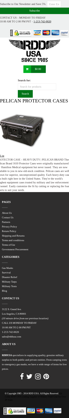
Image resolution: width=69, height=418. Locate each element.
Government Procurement (15, 249)
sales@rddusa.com (11, 336)
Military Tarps (9, 281)
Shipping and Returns (13, 235)
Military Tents (9, 286)
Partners (6, 222)
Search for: (24, 80)
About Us (7, 212)
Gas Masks (7, 268)
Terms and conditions (13, 240)
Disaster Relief (9, 277)
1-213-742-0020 (42, 21)
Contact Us (7, 217)
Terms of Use (8, 244)
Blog (4, 290)
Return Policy (9, 231)
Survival (6, 272)
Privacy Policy (9, 226)
